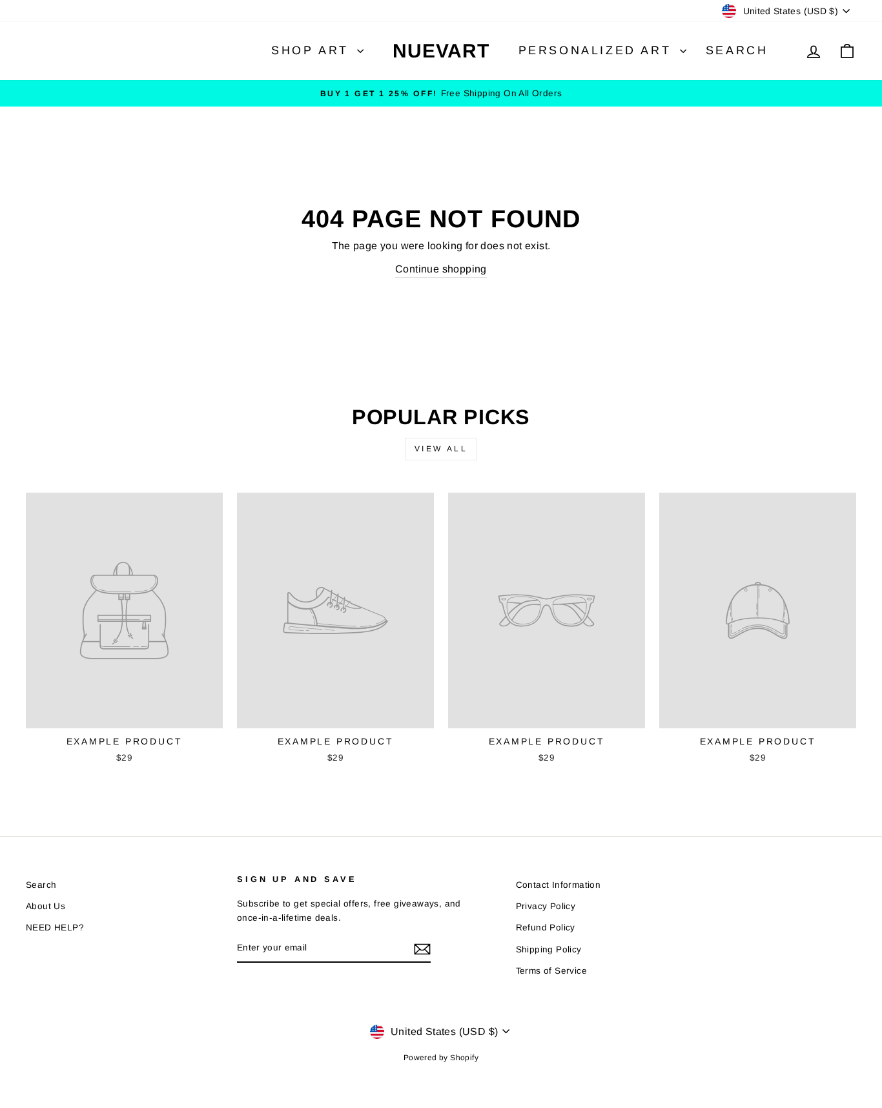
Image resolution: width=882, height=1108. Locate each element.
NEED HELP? (55, 927)
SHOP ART (312, 50)
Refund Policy (545, 927)
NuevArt (441, 50)
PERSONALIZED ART (597, 50)
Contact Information (558, 885)
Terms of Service (551, 971)
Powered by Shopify (441, 1057)
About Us (45, 906)
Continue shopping (441, 268)
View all (441, 448)
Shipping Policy (549, 949)
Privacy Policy (546, 906)
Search (737, 50)
